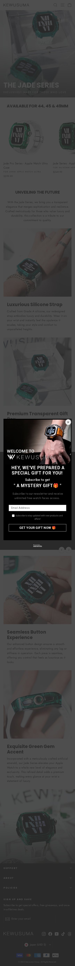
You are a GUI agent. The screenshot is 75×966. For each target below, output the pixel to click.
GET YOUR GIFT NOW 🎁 (37, 528)
